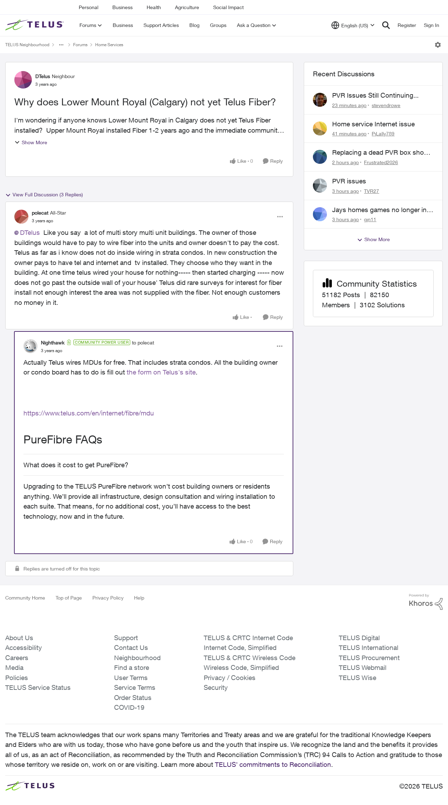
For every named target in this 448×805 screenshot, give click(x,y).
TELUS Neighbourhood (27, 44)
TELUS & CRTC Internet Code (248, 638)
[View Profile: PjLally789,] (320, 128)
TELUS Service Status (38, 687)
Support (126, 638)
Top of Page (69, 598)
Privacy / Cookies (229, 677)
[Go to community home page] (35, 25)
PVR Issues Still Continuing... (375, 95)
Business (122, 7)
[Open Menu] (438, 45)
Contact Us (131, 647)
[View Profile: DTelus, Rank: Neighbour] (23, 80)
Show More (34, 142)
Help (139, 598)
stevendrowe (386, 105)
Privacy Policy (108, 598)
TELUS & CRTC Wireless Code (249, 658)
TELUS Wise (357, 677)
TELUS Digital (359, 638)
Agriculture (187, 7)
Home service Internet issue (373, 124)
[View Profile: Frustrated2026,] (320, 157)
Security (216, 687)
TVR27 (371, 191)
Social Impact (228, 7)
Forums (80, 44)
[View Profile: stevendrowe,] (320, 100)
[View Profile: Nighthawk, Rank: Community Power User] (30, 346)
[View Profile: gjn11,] (320, 214)
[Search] (386, 25)
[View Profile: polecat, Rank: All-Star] (21, 217)
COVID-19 (129, 707)
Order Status (133, 697)
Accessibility (23, 647)
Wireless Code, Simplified (241, 667)
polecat (40, 213)
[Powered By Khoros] (426, 602)
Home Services (109, 44)
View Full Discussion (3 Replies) (48, 194)
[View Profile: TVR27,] (320, 185)
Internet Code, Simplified (240, 647)
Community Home (25, 598)
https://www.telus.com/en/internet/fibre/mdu (88, 413)
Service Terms (134, 687)
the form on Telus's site (161, 372)
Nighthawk (52, 342)
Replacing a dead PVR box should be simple (382, 152)
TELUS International (368, 647)
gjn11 (370, 219)
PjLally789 (383, 133)
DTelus (42, 76)
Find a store (131, 667)
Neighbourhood (137, 658)
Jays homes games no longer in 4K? (379, 210)
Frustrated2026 (381, 162)
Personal (88, 7)
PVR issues (349, 181)
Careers (16, 658)
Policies (16, 677)
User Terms (131, 677)
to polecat (143, 342)
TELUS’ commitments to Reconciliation (273, 764)
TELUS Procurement (369, 658)
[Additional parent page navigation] (61, 45)
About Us (19, 638)
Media (14, 667)
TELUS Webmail (362, 667)
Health (154, 7)
